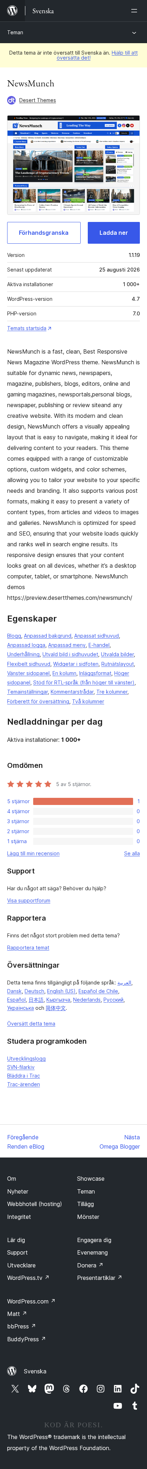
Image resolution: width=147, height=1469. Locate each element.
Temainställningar (27, 692)
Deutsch (34, 991)
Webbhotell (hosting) (34, 1203)
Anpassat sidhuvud (96, 636)
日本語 (36, 1000)
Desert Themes (37, 100)
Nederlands (87, 1000)
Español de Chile (98, 991)
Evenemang (92, 1252)
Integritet (19, 1216)
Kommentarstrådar (72, 692)
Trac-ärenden (23, 1084)
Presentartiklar (99, 1277)
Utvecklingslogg (26, 1058)
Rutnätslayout (117, 664)
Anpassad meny (67, 645)
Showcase (91, 1178)
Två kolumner (88, 701)
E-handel (99, 645)
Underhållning (23, 654)
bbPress (21, 1326)
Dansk (14, 991)
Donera (90, 1265)
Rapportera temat (28, 947)
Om (11, 1178)
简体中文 (56, 1008)
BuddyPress (26, 1339)
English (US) (61, 991)
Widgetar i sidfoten (75, 664)
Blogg (14, 636)
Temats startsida (26, 328)
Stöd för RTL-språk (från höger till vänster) (84, 682)
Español (16, 1000)
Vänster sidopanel (28, 673)
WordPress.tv (28, 1277)
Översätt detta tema (31, 1023)
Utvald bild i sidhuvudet (70, 654)
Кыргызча (58, 1000)
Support (17, 1252)
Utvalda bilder (117, 654)
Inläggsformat (95, 673)
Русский (113, 1000)
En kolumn (64, 673)
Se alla (132, 853)
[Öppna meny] (135, 10)
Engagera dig (94, 1239)
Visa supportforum (28, 900)
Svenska (35, 1371)
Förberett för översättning (38, 701)
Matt (17, 1313)
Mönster (88, 1216)
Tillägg (85, 1203)
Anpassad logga (26, 645)
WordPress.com (31, 1301)
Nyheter (17, 1191)
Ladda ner (114, 232)
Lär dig (16, 1239)
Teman (15, 32)
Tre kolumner (111, 692)
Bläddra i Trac (23, 1076)
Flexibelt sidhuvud (28, 664)
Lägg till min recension (33, 853)
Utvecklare (21, 1265)
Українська (20, 1008)
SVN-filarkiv (21, 1067)
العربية (124, 982)
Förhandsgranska (44, 232)
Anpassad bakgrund (47, 636)
